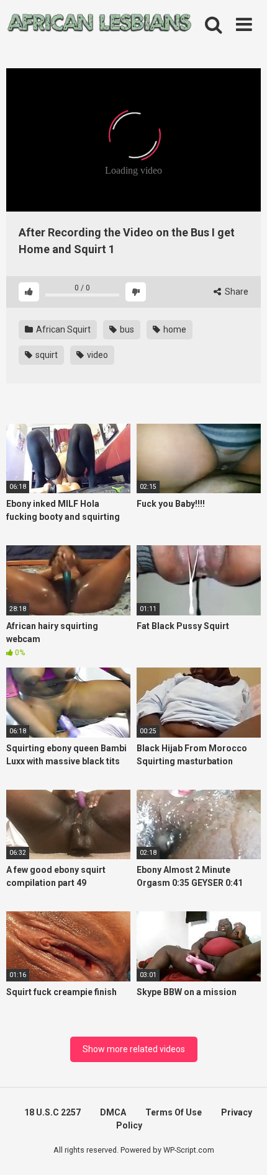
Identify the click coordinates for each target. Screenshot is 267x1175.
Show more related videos (134, 1049)
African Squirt (62, 329)
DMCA (113, 1112)
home (173, 329)
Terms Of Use (173, 1112)
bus (126, 329)
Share (235, 292)
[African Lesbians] (99, 25)
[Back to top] (244, 1150)
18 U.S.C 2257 (52, 1112)
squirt (46, 355)
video (96, 355)
